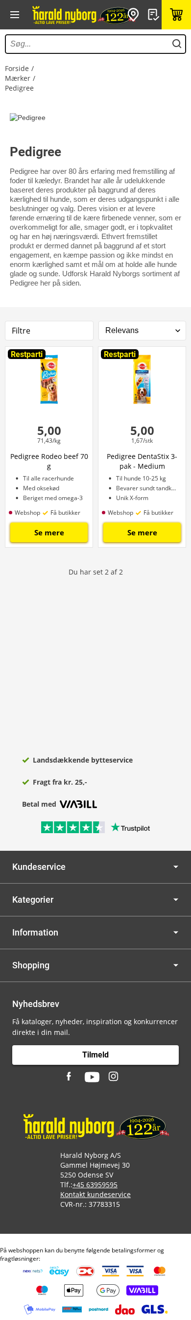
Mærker (17, 78)
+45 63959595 (95, 1184)
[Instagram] (114, 1077)
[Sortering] (142, 330)
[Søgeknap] (177, 44)
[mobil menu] (14, 14)
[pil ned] (176, 866)
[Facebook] (70, 1077)
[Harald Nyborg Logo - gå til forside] (83, 14)
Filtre (21, 330)
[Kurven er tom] (176, 14)
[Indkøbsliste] (155, 14)
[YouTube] (92, 1077)
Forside (17, 68)
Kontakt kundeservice (95, 1194)
